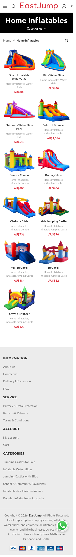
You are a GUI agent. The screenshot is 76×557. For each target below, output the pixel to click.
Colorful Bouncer (54, 125)
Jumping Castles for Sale (19, 462)
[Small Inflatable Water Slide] (19, 60)
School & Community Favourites (24, 483)
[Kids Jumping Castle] (54, 206)
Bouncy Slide (53, 175)
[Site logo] (39, 6)
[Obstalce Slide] (19, 206)
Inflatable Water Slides (17, 469)
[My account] (64, 6)
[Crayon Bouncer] (19, 298)
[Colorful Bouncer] (54, 110)
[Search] (14, 6)
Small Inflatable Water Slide (19, 77)
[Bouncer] (54, 252)
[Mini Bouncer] (19, 252)
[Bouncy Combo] (19, 160)
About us (9, 367)
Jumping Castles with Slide (20, 476)
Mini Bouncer (19, 267)
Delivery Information (17, 381)
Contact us (10, 374)
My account (11, 437)
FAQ (6, 388)
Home (7, 40)
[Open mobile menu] (5, 6)
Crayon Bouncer (19, 314)
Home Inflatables (15, 83)
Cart (6, 444)
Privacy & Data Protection (20, 406)
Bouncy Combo (19, 175)
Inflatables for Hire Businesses (23, 491)
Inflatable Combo (53, 133)
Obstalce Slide (19, 221)
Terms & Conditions (16, 420)
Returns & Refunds (15, 413)
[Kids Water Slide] (54, 60)
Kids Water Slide (53, 75)
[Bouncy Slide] (54, 160)
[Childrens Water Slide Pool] (19, 110)
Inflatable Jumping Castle (53, 229)
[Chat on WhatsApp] (62, 525)
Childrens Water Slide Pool (19, 127)
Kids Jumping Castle (53, 221)
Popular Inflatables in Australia (23, 498)
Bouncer (53, 267)
